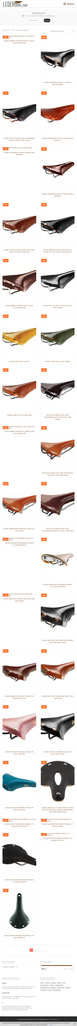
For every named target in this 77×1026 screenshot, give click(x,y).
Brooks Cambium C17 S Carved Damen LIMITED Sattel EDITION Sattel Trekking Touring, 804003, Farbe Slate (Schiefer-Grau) (57, 810)
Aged (42, 983)
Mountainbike (45, 988)
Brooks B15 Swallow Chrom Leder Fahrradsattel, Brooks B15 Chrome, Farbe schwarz (57, 417)
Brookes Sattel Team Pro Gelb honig (19, 415)
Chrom (47, 983)
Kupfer (52, 985)
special (68, 988)
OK (51, 1025)
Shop (26, 16)
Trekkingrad (56, 990)
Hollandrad (44, 985)
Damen (59, 983)
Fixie (64, 983)
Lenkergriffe (59, 985)
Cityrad (53, 983)
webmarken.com (54, 1019)
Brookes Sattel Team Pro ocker (19, 361)
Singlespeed (60, 988)
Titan (49, 990)
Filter (45, 969)
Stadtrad (43, 990)
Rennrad (53, 988)
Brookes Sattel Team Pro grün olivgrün (57, 361)
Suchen (47, 20)
